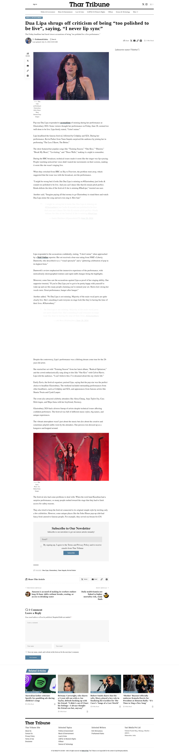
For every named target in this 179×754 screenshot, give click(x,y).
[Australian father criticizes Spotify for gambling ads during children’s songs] (40, 684)
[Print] (140, 40)
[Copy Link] (137, 40)
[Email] (134, 40)
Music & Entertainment (34, 17)
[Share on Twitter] (131, 40)
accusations (65, 122)
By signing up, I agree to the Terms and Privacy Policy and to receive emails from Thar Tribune (72, 546)
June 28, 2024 (87, 218)
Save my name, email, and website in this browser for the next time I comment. (53, 652)
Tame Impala (62, 570)
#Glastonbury (51, 207)
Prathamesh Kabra (41, 39)
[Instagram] (146, 4)
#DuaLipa (92, 213)
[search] (27, 4)
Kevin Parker (71, 570)
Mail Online (42, 257)
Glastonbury (53, 570)
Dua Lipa (45, 570)
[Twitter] (143, 4)
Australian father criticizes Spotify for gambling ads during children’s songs (39, 698)
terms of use (85, 751)
